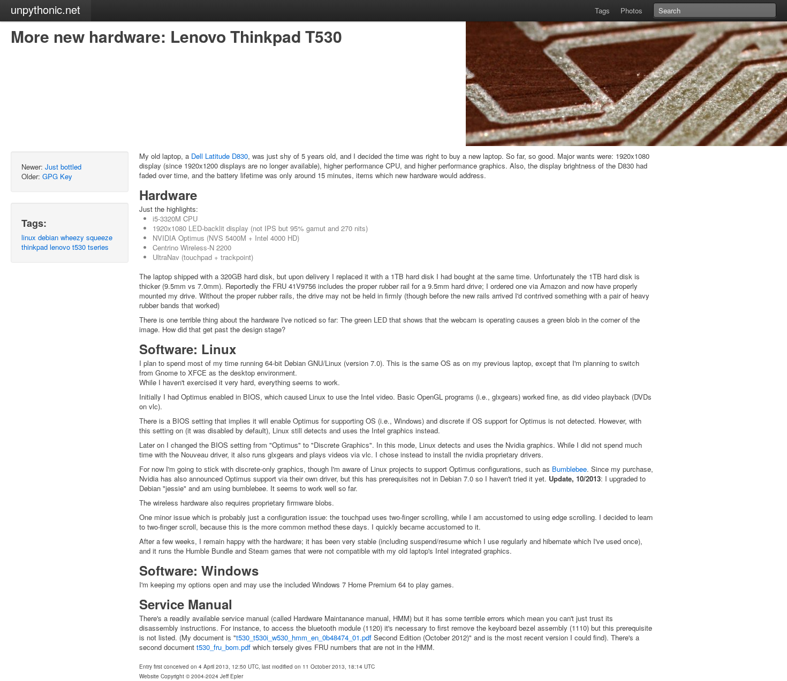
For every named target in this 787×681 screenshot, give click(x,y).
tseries (98, 247)
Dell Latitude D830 (219, 156)
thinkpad (34, 247)
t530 (79, 247)
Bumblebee (569, 469)
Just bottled (63, 167)
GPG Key (57, 176)
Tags (602, 10)
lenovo (60, 247)
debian (48, 237)
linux (28, 237)
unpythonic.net (45, 9)
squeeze (99, 237)
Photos (631, 10)
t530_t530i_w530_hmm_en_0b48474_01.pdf (304, 637)
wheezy (72, 237)
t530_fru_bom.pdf (223, 647)
